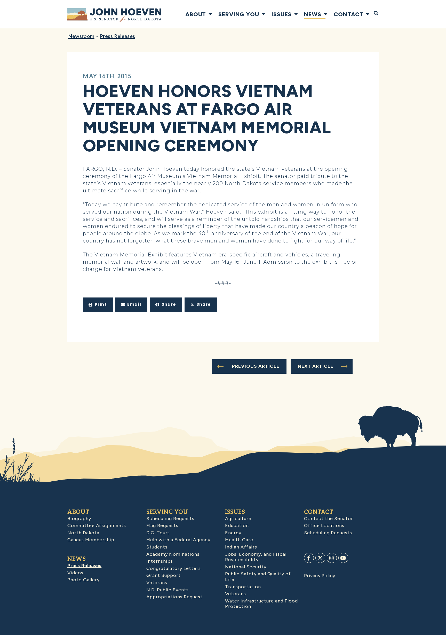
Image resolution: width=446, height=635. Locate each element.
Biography (79, 518)
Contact (348, 14)
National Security (245, 567)
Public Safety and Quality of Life (258, 576)
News (312, 14)
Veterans (156, 582)
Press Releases (117, 36)
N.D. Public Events (167, 590)
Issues (282, 14)
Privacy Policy (319, 575)
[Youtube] (343, 558)
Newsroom (81, 36)
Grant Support (163, 575)
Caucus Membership (90, 540)
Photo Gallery (83, 580)
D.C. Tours (158, 533)
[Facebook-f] (309, 558)
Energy (233, 533)
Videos (75, 573)
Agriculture (238, 518)
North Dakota (83, 533)
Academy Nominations (173, 554)
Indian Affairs (241, 547)
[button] (98, 304)
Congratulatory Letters (173, 568)
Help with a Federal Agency (178, 540)
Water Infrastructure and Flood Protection (261, 603)
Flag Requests (162, 525)
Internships (159, 561)
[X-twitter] (320, 558)
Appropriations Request (174, 597)
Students (157, 547)
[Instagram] (332, 558)
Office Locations (324, 525)
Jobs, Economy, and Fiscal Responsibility (255, 557)
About (195, 14)
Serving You (238, 14)
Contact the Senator (328, 518)
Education (237, 525)
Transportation (243, 587)
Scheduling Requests (170, 518)
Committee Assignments (96, 525)
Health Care (239, 540)
